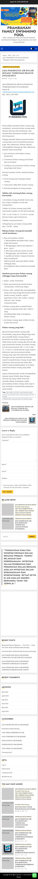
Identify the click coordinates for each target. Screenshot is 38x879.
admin (5, 78)
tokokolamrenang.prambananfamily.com (18, 92)
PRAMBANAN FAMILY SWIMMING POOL (19, 31)
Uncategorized (7, 752)
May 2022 (5, 692)
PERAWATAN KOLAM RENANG (11, 67)
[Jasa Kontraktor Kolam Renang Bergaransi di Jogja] (8, 808)
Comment (5, 440)
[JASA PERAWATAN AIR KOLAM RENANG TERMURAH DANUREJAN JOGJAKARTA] (8, 835)
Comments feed (7, 773)
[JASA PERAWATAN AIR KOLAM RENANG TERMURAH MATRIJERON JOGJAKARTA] (8, 863)
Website (4, 478)
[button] (2, 48)
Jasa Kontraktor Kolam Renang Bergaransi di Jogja (19, 651)
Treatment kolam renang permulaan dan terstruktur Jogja (17, 399)
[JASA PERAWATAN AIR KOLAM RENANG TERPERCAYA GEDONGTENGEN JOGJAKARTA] (8, 523)
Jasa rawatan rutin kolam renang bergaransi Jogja (19, 392)
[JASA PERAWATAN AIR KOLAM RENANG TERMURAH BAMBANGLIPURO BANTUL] (8, 849)
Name (4, 464)
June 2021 (5, 704)
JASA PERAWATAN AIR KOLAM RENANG (26, 505)
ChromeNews (27, 875)
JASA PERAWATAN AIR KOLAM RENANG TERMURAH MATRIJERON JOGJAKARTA (24, 863)
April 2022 (5, 696)
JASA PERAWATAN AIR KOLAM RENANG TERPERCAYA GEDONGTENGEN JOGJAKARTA (23, 525)
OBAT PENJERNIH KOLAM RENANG (24, 511)
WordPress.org (7, 777)
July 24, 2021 (13, 78)
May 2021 (5, 707)
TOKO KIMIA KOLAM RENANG (12, 748)
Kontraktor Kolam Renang (22, 507)
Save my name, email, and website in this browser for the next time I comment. (17, 486)
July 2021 (5, 700)
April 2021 (5, 711)
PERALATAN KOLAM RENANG (23, 513)
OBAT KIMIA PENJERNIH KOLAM (23, 509)
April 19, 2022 (20, 811)
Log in (4, 765)
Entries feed (6, 769)
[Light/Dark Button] (32, 49)
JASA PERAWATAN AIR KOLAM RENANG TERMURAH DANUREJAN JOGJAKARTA (24, 836)
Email (4, 471)
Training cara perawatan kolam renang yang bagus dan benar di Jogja (18, 395)
